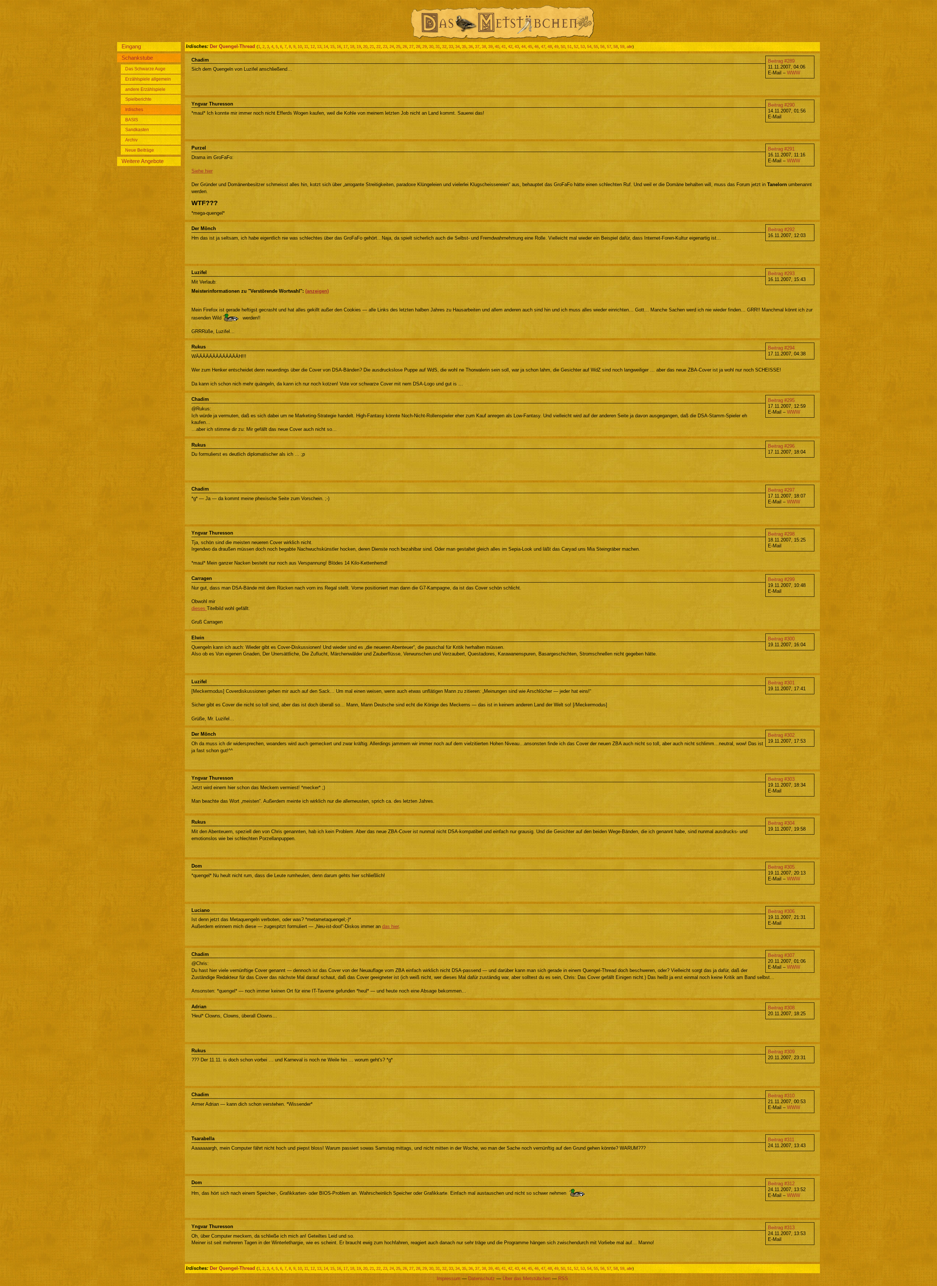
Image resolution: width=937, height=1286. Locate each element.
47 (543, 46)
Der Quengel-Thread (232, 46)
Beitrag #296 (781, 446)
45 (530, 46)
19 (358, 46)
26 (405, 46)
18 (352, 46)
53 (583, 46)
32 (444, 46)
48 (550, 46)
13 (319, 46)
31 (438, 46)
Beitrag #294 (781, 348)
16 (339, 46)
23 (385, 46)
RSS (563, 1278)
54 (589, 46)
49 (556, 46)
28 (418, 46)
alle (629, 46)
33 (451, 46)
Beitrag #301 (781, 683)
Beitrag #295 (781, 400)
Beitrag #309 (781, 1051)
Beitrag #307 (781, 955)
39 (490, 46)
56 (602, 46)
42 (510, 46)
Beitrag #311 (781, 1139)
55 (596, 46)
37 (477, 46)
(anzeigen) (317, 291)
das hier (390, 926)
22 (378, 46)
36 (470, 46)
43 (517, 46)
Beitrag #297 (781, 490)
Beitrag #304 (781, 823)
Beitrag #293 (781, 273)
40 (497, 46)
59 (622, 46)
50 (563, 46)
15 (332, 46)
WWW (793, 72)
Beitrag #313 (781, 1227)
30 (431, 46)
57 (609, 46)
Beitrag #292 (781, 229)
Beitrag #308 (781, 1007)
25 (398, 46)
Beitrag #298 (781, 534)
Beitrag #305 (781, 867)
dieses (199, 608)
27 (411, 46)
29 (424, 46)
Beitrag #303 (781, 779)
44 (523, 46)
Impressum (448, 1278)
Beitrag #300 (781, 639)
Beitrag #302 (781, 735)
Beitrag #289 (781, 61)
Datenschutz (481, 1278)
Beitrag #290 (781, 105)
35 (464, 46)
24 (391, 46)
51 (569, 46)
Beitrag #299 (781, 579)
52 (576, 46)
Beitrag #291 (781, 149)
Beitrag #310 (781, 1095)
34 (457, 46)
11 (306, 46)
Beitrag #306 (781, 911)
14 (326, 46)
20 (365, 46)
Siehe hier (202, 171)
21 (372, 46)
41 (503, 46)
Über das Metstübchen (526, 1278)
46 (536, 46)
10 (300, 46)
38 (484, 46)
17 (345, 46)
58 (615, 46)
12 (312, 46)
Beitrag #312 (781, 1183)
